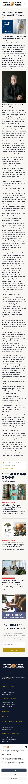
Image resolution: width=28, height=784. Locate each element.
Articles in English (9, 468)
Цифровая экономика (7, 727)
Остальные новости (7, 694)
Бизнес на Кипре (9, 687)
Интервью (6, 711)
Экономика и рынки (7, 690)
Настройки (14, 778)
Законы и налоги (9, 699)
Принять (14, 770)
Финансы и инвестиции (8, 692)
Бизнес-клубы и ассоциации (9, 739)
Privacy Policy (10, 781)
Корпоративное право (7, 702)
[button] (26, 746)
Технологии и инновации (13, 721)
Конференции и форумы (8, 737)
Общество (6, 717)
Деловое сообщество (11, 734)
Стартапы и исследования (9, 724)
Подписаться (14, 650)
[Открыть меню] (24, 4)
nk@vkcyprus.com (9, 678)
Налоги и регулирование (8, 704)
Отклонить (14, 774)
